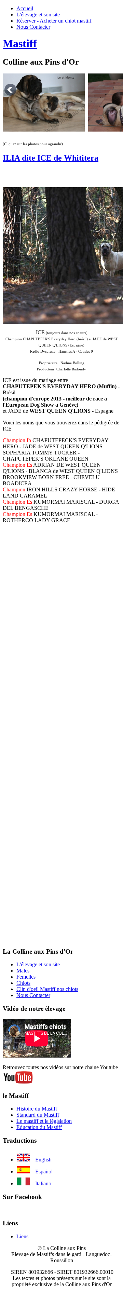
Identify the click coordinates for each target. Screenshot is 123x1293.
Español (44, 1171)
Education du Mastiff (39, 1127)
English (43, 1159)
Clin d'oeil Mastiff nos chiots (47, 989)
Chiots (23, 983)
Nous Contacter (33, 27)
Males (22, 971)
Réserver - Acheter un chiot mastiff (54, 21)
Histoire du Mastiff (36, 1109)
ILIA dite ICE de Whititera (50, 157)
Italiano (43, 1183)
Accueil (24, 8)
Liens (22, 1236)
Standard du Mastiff (37, 1115)
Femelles (26, 977)
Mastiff (20, 43)
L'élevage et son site (38, 14)
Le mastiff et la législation (44, 1121)
